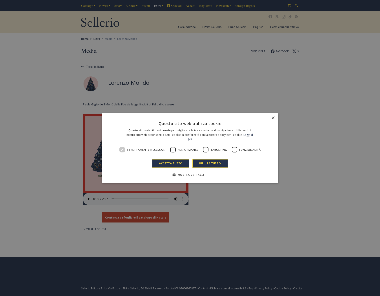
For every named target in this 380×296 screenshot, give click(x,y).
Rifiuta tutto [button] (210, 163)
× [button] (273, 118)
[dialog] (190, 148)
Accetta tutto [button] (170, 163)
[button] (190, 174)
